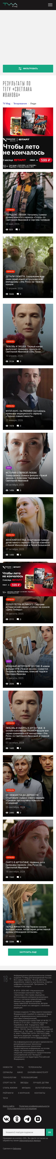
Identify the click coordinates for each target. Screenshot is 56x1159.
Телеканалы (35, 1067)
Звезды (24, 1082)
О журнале (24, 1093)
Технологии (9, 1077)
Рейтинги (8, 1093)
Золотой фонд (43, 1088)
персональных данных (30, 1140)
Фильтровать (30, 68)
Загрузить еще (28, 952)
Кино (20, 1072)
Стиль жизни (10, 1088)
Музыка (26, 1088)
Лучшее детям (41, 1082)
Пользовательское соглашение (22, 1108)
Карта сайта (8, 1106)
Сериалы (7, 1072)
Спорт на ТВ (9, 1082)
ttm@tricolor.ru (42, 1037)
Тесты (20, 1067)
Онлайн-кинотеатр (38, 1072)
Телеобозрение (29, 1077)
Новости (7, 1067)
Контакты (39, 1093)
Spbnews (17, 1148)
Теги (5, 1098)
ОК (49, 1132)
